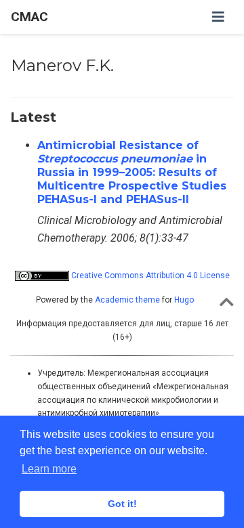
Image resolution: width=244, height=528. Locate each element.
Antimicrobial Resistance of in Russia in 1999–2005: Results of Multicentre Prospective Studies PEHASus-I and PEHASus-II (131, 172)
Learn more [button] (49, 469)
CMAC (29, 16)
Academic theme (127, 300)
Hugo (184, 300)
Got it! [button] (122, 503)
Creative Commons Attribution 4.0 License (149, 275)
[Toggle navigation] (218, 17)
